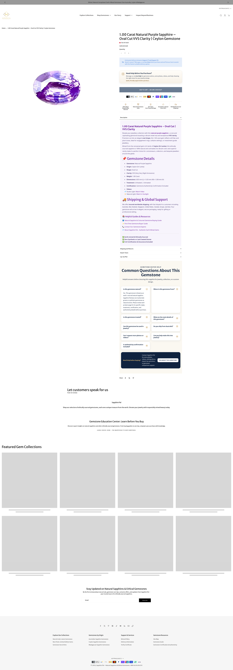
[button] (150, 89)
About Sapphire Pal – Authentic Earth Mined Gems (142, 230)
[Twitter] (104, 626)
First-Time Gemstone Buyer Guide (136, 224)
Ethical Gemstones (124, 665)
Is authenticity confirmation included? (133, 345)
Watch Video (140, 192)
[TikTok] (116, 626)
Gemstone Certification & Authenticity (165, 645)
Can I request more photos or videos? (133, 336)
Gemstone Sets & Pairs (60, 645)
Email (87, 600)
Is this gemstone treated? (132, 317)
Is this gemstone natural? (132, 289)
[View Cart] (229, 15)
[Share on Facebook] (125, 378)
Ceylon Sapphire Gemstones (97, 642)
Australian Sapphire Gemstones (98, 639)
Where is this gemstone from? (164, 289)
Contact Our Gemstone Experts (135, 227)
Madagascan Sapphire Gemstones (99, 645)
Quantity (122, 49)
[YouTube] (121, 626)
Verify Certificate (126, 645)
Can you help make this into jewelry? (163, 336)
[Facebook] (100, 626)
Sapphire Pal (100, 665)
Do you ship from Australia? (163, 326)
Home (4, 28)
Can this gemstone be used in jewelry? (133, 327)
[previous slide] (5, 2)
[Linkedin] (125, 626)
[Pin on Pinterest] (133, 378)
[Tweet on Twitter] (129, 378)
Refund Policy (125, 639)
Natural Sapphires (111, 665)
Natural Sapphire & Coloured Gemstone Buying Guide (143, 220)
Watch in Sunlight (142, 194)
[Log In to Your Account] (225, 15)
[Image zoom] (58, 88)
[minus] (121, 53)
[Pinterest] (108, 626)
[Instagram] (112, 626)
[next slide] (228, 2)
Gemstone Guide (158, 642)
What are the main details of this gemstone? (163, 318)
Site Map (156, 639)
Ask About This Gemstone (168, 360)
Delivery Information (127, 642)
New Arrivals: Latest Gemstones (62, 639)
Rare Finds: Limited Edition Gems (63, 642)
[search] (221, 15)
